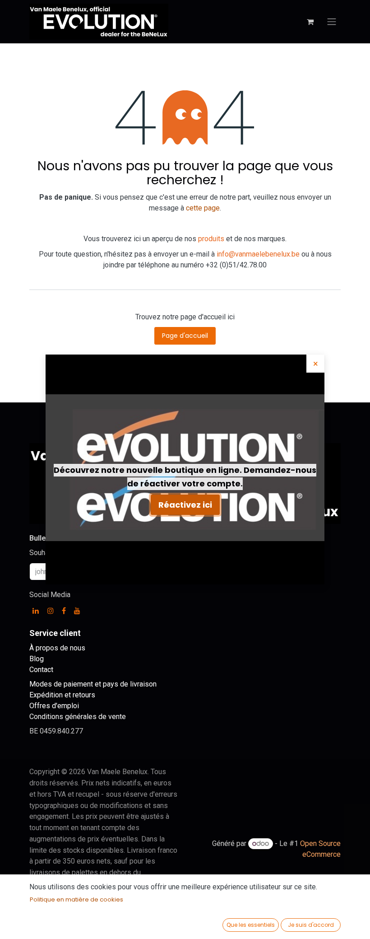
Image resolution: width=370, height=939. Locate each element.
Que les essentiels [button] (251, 925)
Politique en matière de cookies (76, 899)
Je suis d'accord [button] (311, 925)
